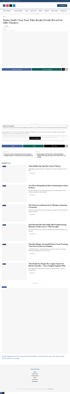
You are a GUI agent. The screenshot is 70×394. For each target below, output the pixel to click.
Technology (63, 10)
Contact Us (18, 1)
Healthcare (54, 10)
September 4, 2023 (6, 27)
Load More (35, 283)
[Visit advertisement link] (35, 97)
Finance (47, 10)
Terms (35, 377)
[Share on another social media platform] (66, 69)
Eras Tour (11, 132)
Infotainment (7, 10)
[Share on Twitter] (63, 69)
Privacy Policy (34, 375)
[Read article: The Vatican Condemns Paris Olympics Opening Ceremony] (14, 213)
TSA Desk (6, 26)
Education (33, 10)
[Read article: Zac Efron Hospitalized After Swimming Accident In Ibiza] (14, 193)
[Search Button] (66, 1)
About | (4, 1)
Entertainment (18, 10)
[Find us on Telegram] (14, 5)
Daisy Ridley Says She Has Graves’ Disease (45, 166)
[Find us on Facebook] (4, 5)
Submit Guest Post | (11, 1)
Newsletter (35, 381)
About (35, 372)
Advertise (62, 5)
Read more (33, 173)
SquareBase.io (50, 388)
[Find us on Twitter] (10, 5)
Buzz (27, 10)
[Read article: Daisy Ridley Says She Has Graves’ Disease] (14, 174)
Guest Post (35, 373)
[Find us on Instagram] (7, 5)
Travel (40, 10)
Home (4, 16)
